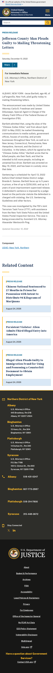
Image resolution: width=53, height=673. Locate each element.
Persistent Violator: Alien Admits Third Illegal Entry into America (26, 331)
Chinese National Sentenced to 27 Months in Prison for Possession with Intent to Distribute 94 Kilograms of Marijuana (26, 294)
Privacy (26, 604)
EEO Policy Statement (27, 629)
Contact (25, 662)
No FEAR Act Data (26, 623)
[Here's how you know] (26, 3)
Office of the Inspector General (26, 616)
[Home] (18, 15)
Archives (26, 579)
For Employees (26, 610)
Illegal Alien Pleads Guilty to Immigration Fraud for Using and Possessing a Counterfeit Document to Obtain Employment (25, 368)
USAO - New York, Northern (15, 247)
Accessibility (26, 592)
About (26, 567)
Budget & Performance (26, 573)
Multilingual (26, 641)
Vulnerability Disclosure (26, 635)
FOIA (26, 586)
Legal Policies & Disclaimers (26, 598)
